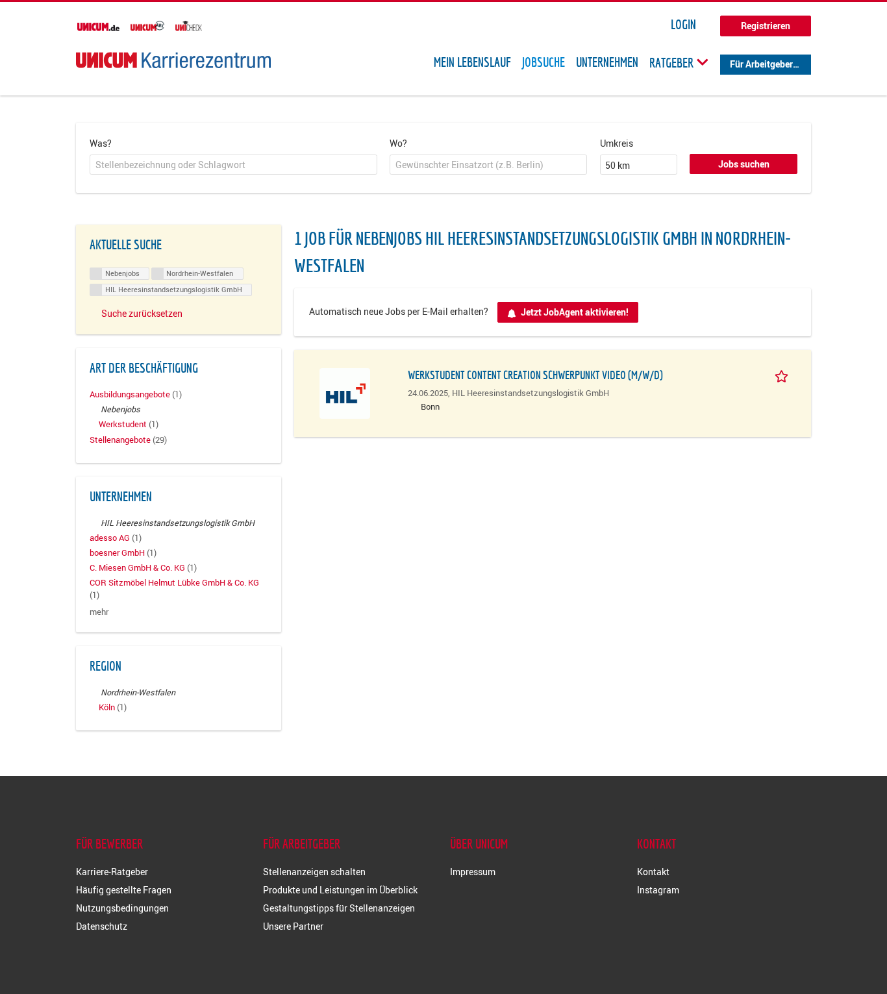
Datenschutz (101, 926)
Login (683, 25)
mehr (99, 611)
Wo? (398, 143)
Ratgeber (672, 62)
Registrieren (765, 25)
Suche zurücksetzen (141, 313)
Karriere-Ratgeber (112, 871)
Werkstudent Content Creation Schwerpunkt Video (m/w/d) (535, 375)
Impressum (472, 871)
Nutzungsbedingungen (122, 908)
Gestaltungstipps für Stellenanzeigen (339, 908)
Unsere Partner (293, 926)
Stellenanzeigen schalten (314, 871)
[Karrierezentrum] (173, 60)
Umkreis (616, 143)
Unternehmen (607, 62)
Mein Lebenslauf (472, 62)
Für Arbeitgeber (761, 64)
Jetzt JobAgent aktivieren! (575, 312)
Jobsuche (543, 62)
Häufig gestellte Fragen (123, 890)
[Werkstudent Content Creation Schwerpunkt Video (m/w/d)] (344, 392)
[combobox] (233, 165)
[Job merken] (784, 375)
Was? (101, 143)
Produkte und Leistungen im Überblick (340, 890)
